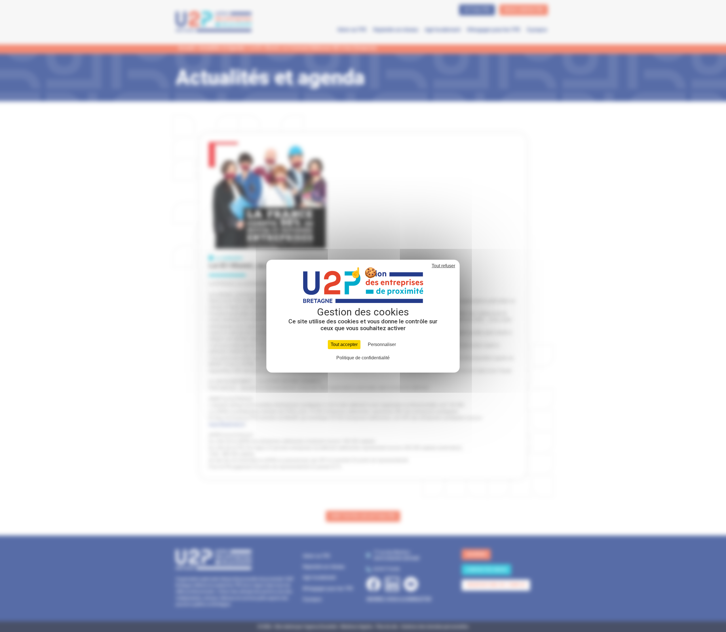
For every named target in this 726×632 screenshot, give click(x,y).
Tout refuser (443, 265)
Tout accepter (344, 344)
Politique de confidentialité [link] (363, 357)
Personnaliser (382, 344)
